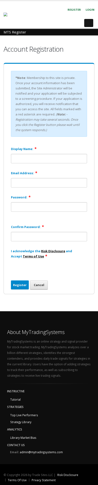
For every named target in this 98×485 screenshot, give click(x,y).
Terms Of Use (17, 480)
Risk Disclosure (53, 251)
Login (90, 9)
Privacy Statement (44, 480)
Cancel (39, 285)
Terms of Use (33, 256)
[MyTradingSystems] (19, 15)
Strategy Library (20, 422)
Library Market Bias (23, 437)
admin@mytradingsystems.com (41, 452)
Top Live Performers (24, 415)
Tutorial (15, 399)
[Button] (88, 23)
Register (74, 9)
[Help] (85, 148)
